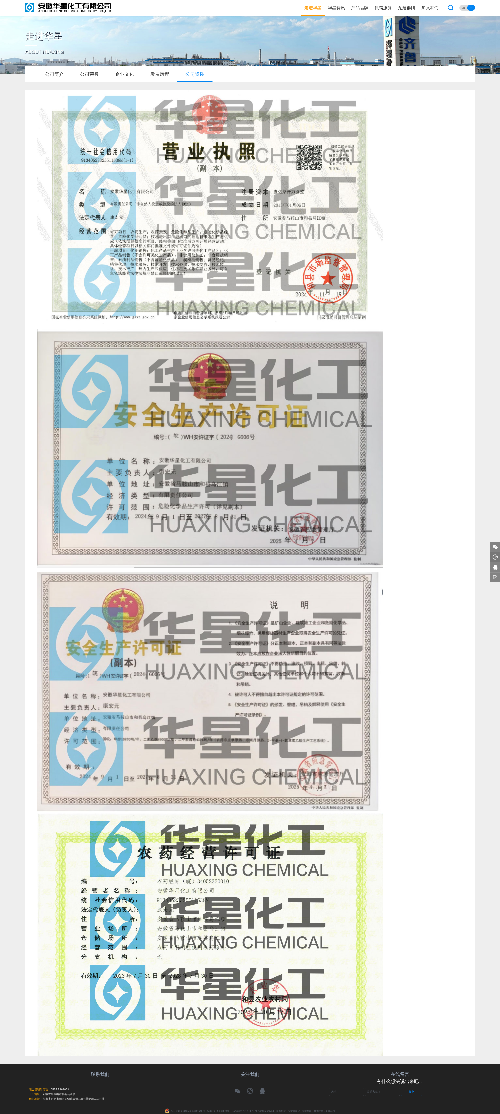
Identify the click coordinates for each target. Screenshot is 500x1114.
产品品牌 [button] (359, 7)
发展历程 (159, 74)
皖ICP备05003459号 (218, 1111)
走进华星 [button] (312, 7)
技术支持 (318, 1111)
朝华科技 (330, 1111)
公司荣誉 (89, 74)
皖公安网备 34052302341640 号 (188, 1111)
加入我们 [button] (430, 7)
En (463, 7)
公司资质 (195, 74)
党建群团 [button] (406, 7)
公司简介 (54, 74)
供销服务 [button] (383, 7)
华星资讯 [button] (336, 7)
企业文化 (124, 74)
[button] (450, 8)
